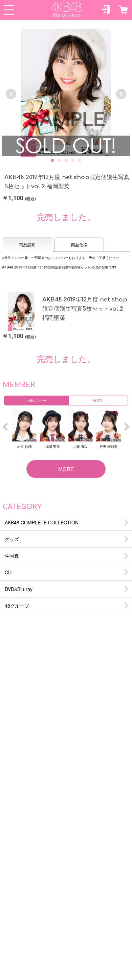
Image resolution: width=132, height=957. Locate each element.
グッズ (12, 539)
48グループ (17, 605)
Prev (10, 94)
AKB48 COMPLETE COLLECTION (42, 522)
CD (8, 572)
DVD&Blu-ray (18, 589)
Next (121, 94)
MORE (66, 468)
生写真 (12, 555)
